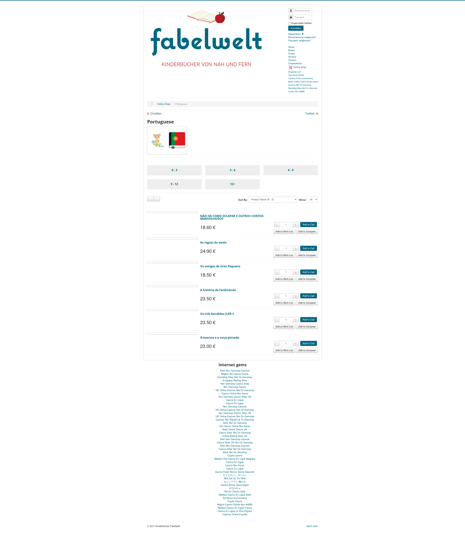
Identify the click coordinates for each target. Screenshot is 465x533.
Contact (292, 60)
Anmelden (296, 28)
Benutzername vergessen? (302, 37)
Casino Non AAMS (296, 91)
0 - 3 (174, 170)
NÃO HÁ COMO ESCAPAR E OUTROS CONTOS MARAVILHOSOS (232, 217)
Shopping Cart (294, 71)
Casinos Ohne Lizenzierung (300, 78)
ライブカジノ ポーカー (235, 475)
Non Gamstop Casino (235, 387)
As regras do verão (213, 242)
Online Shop (163, 104)
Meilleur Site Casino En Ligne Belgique (234, 458)
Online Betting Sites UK (234, 436)
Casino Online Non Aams (235, 393)
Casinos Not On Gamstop (299, 84)
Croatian (155, 113)
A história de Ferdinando (218, 290)
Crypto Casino (234, 455)
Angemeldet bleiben (301, 23)
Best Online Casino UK (235, 429)
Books (291, 50)
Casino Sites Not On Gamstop (235, 432)
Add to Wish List (284, 231)
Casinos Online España (235, 514)
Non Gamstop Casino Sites (235, 383)
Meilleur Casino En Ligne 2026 (235, 494)
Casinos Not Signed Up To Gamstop (235, 419)
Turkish (310, 113)
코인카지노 (235, 488)
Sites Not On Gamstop (235, 452)
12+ (232, 184)
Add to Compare (307, 231)
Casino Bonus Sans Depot (235, 485)
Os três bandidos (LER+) (217, 314)
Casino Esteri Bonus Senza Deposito (234, 471)
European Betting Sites (235, 380)
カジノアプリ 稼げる (235, 481)
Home (291, 47)
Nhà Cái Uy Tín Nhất (235, 478)
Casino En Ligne (234, 400)
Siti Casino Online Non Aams (234, 426)
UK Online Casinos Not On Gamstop (235, 390)
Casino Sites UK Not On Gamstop (235, 442)
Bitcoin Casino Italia (234, 491)
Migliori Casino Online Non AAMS (234, 504)
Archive (292, 56)
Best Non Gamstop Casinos (235, 370)
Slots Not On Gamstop (235, 422)
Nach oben (312, 526)
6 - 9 (291, 170)
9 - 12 (174, 184)
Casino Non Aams (234, 465)
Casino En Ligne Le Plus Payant (235, 511)
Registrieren (295, 34)
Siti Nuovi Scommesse (235, 498)
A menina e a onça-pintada (219, 338)
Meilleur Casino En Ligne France (235, 507)
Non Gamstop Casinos (235, 406)
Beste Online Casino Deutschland (303, 81)
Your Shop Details (296, 74)
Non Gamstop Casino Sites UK (235, 396)
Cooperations (295, 63)
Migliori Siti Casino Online (234, 373)
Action (291, 53)
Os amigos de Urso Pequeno (220, 266)
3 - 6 (232, 170)
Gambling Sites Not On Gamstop (302, 88)
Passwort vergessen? (299, 40)
